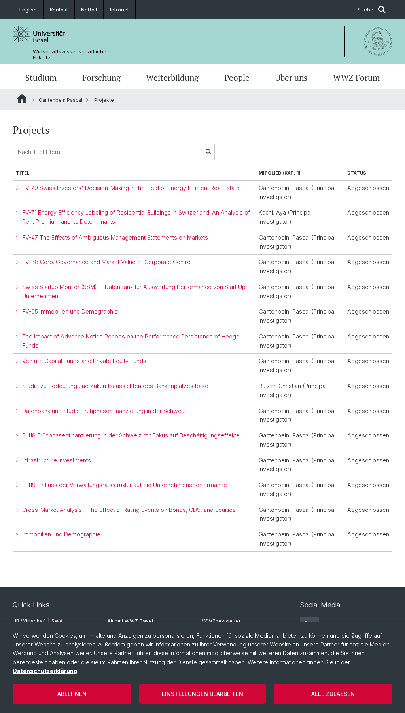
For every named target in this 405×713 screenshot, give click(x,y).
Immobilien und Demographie (61, 534)
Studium (41, 77)
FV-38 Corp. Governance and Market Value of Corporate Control (107, 262)
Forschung (101, 77)
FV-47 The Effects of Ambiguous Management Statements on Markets (115, 237)
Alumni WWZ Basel (130, 621)
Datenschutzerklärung (45, 670)
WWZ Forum (356, 77)
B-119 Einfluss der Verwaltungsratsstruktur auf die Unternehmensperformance (124, 484)
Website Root (21, 98)
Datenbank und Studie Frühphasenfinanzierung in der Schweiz (104, 410)
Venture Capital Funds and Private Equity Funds (84, 360)
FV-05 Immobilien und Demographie (70, 311)
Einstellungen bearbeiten (202, 693)
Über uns (291, 77)
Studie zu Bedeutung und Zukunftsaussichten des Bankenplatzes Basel (116, 385)
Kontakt (59, 9)
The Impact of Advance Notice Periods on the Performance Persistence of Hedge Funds (131, 341)
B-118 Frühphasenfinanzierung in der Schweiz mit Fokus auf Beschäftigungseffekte (131, 435)
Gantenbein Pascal (60, 100)
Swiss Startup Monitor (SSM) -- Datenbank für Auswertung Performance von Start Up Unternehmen (134, 291)
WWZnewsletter (221, 621)
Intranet (119, 9)
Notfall (89, 9)
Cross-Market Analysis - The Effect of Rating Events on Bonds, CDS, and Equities (129, 509)
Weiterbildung (172, 77)
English (28, 9)
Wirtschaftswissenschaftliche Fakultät (69, 55)
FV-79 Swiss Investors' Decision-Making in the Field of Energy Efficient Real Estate (131, 187)
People (237, 77)
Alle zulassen (333, 693)
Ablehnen (72, 693)
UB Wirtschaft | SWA (38, 621)
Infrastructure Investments (56, 460)
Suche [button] (365, 9)
